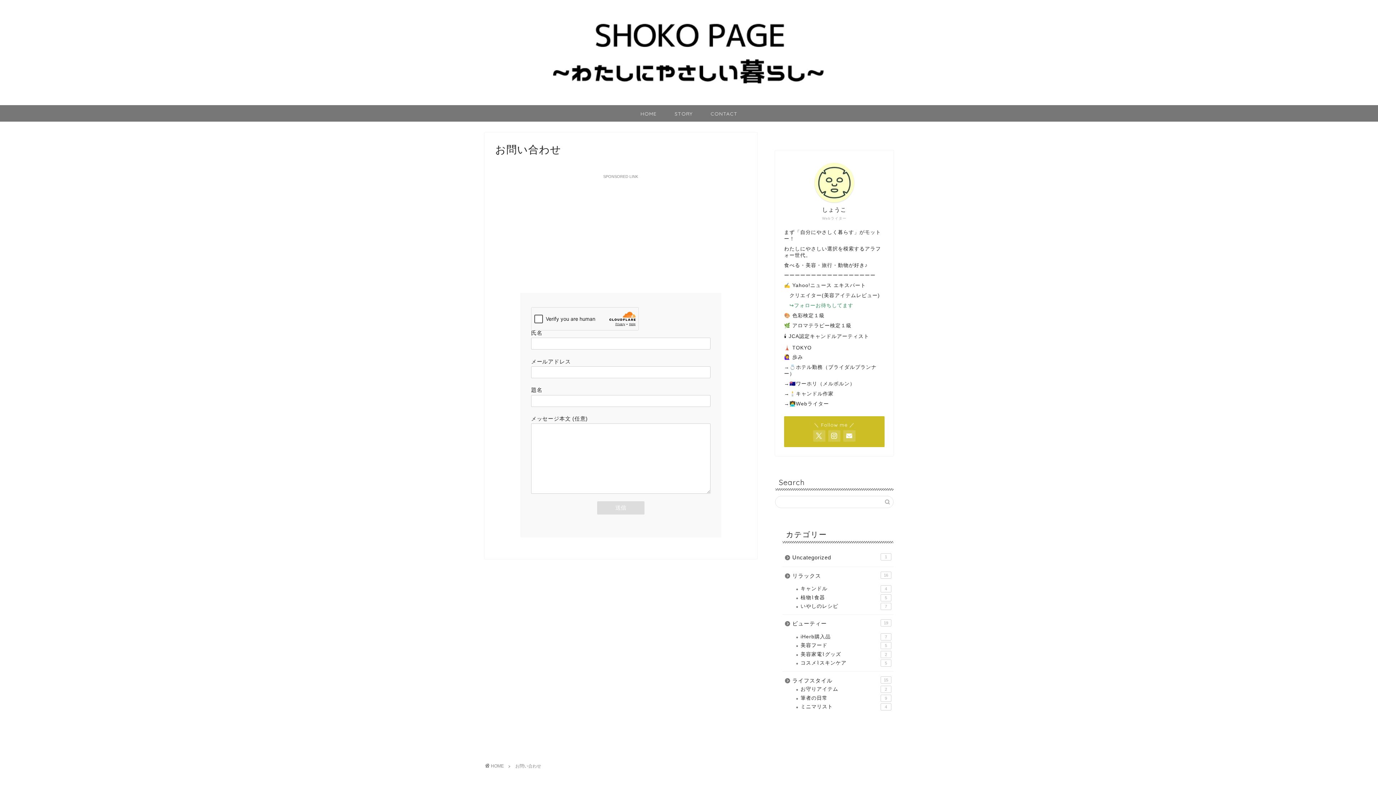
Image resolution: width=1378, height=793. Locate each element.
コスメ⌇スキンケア (844, 663)
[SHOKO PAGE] (689, 102)
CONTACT (724, 114)
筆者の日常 (844, 698)
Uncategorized (839, 557)
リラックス (840, 576)
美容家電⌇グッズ (844, 654)
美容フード (844, 645)
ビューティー (840, 623)
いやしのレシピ (844, 606)
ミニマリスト (844, 706)
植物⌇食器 (844, 597)
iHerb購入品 (844, 636)
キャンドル (844, 588)
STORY (684, 114)
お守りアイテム (844, 689)
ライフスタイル (840, 680)
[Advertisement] (620, 232)
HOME (649, 114)
